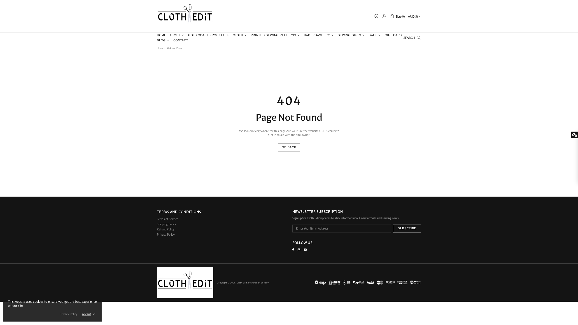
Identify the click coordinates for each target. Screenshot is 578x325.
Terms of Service (167, 219)
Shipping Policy (166, 224)
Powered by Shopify (258, 282)
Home (160, 48)
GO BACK (289, 147)
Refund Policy (166, 229)
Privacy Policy (166, 234)
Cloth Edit (185, 16)
